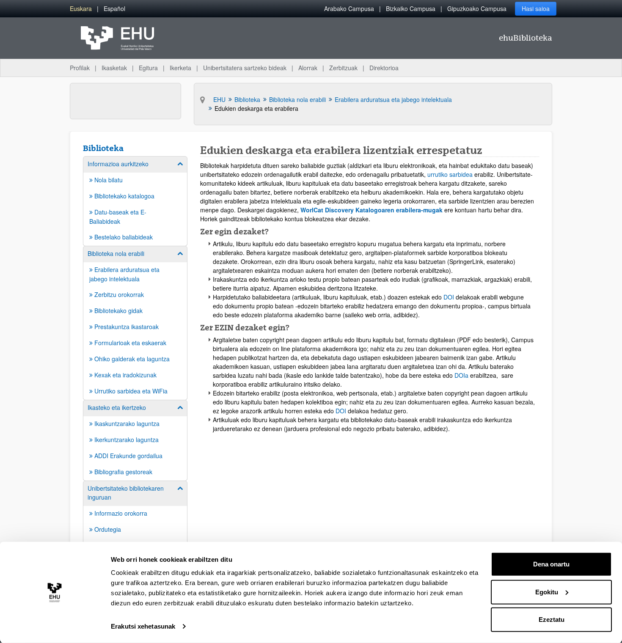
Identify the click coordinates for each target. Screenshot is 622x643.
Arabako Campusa (349, 8)
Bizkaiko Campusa (410, 8)
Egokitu (546, 591)
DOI (449, 297)
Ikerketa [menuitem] (180, 67)
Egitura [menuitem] (148, 67)
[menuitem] (81, 8)
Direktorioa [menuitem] (384, 67)
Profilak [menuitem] (80, 67)
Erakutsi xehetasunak (143, 626)
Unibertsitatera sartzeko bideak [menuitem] (244, 67)
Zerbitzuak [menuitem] (343, 67)
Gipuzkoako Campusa (476, 8)
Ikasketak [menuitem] (114, 67)
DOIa (461, 375)
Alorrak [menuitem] (307, 67)
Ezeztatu (551, 619)
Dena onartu (551, 564)
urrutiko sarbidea (450, 174)
